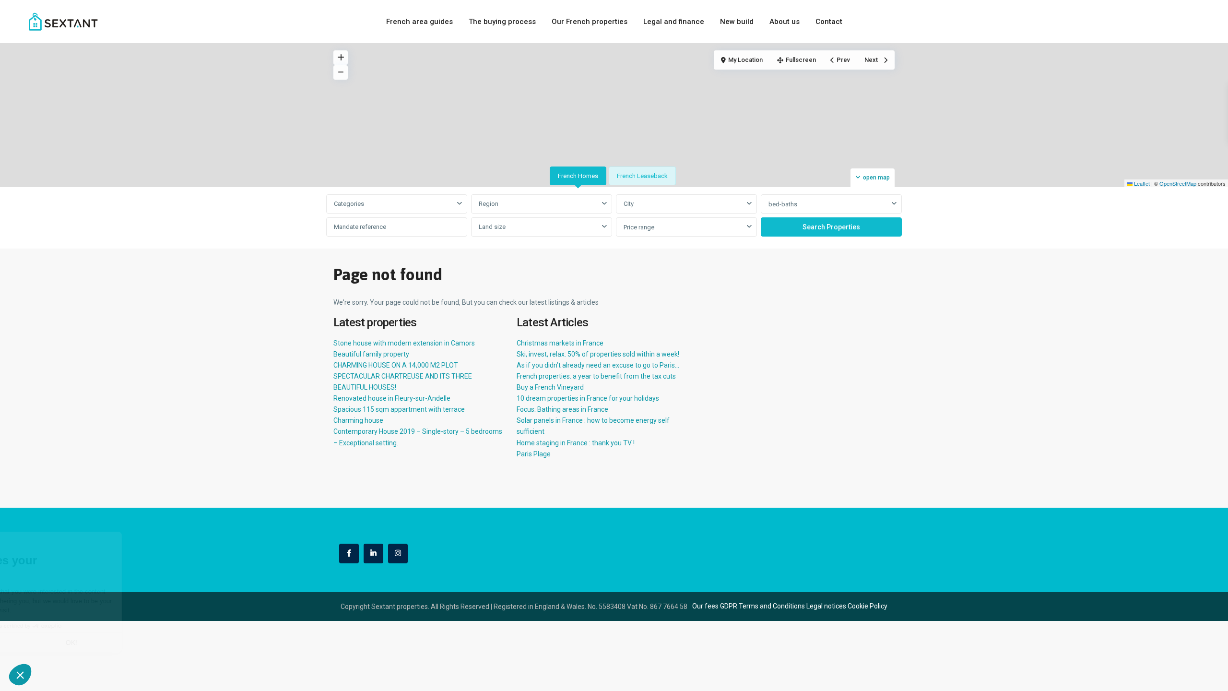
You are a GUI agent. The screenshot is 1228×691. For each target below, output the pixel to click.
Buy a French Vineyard (550, 387)
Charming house (358, 420)
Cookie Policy (867, 606)
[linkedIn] (373, 553)
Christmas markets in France (560, 343)
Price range (639, 227)
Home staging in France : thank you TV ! (576, 443)
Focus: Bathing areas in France (562, 409)
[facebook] (349, 553)
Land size (492, 226)
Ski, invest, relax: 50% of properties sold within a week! (598, 354)
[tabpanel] (614, 216)
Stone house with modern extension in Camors (404, 343)
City (629, 203)
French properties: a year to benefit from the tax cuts (596, 376)
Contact (828, 21)
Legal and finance (673, 21)
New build (737, 21)
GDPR (728, 606)
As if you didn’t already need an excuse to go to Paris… (598, 365)
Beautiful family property (371, 354)
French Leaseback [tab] (642, 175)
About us (784, 21)
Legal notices (826, 606)
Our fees (705, 606)
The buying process (502, 21)
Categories (349, 203)
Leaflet (1141, 183)
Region (488, 203)
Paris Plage (534, 454)
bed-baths (782, 204)
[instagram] (398, 553)
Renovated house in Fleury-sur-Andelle (391, 398)
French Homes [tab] (578, 175)
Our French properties (589, 21)
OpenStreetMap (1177, 183)
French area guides (419, 21)
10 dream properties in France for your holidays (588, 398)
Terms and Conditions (772, 606)
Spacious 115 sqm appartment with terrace (399, 409)
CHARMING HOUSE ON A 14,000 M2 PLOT (395, 365)
